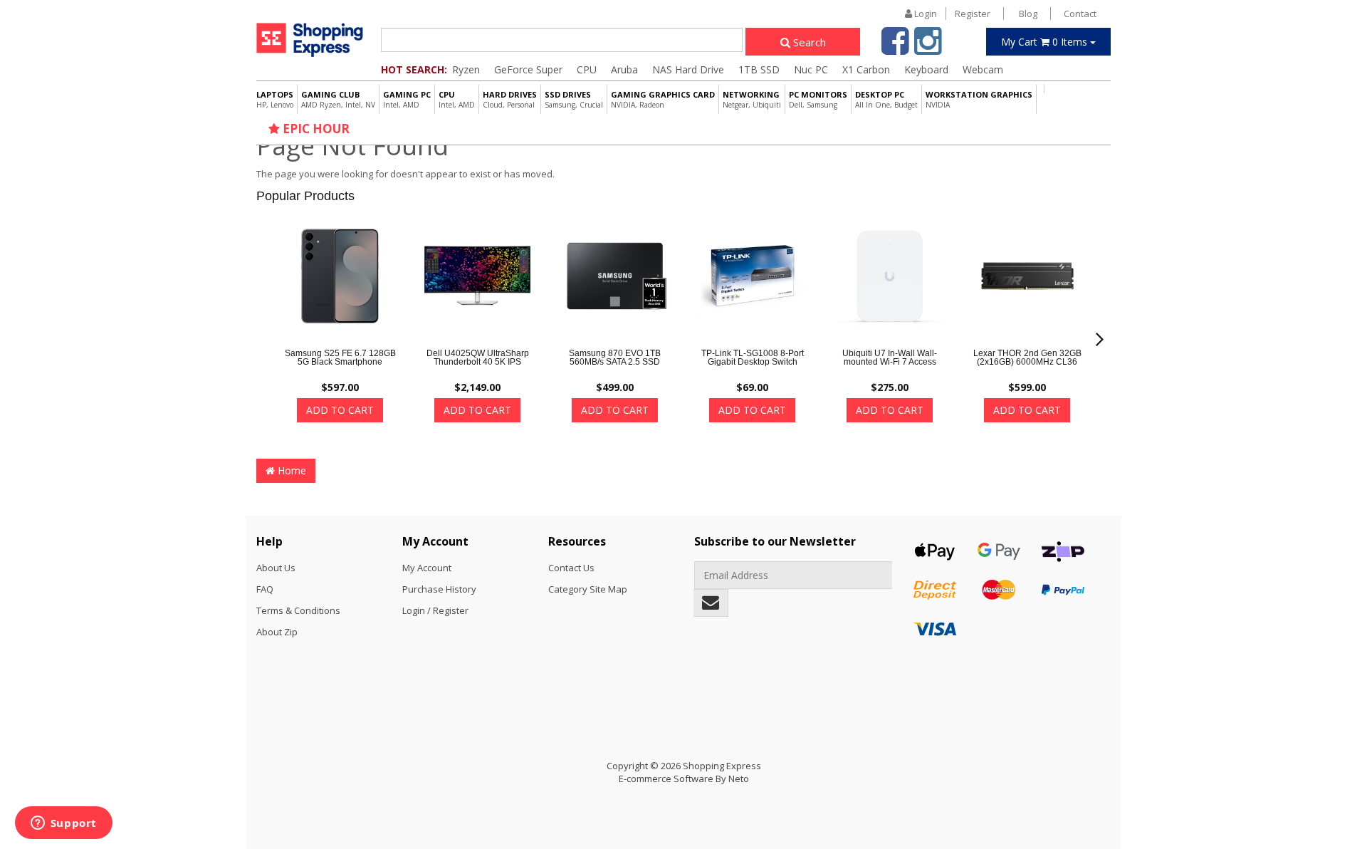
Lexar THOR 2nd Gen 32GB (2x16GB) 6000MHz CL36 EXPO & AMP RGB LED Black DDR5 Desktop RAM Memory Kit (1027, 370)
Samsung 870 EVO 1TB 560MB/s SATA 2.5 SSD (615, 357)
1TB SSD (759, 69)
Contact (1080, 13)
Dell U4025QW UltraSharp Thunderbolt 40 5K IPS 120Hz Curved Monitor (477, 361)
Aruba (624, 69)
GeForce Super (528, 69)
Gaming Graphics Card (663, 99)
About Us (275, 567)
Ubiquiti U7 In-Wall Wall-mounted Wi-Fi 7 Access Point (889, 361)
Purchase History (439, 589)
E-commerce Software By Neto (684, 778)
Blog (1028, 13)
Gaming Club (338, 99)
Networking (752, 99)
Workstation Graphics (979, 99)
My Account (426, 567)
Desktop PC (886, 99)
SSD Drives (574, 99)
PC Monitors (818, 99)
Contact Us (571, 567)
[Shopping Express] (309, 39)
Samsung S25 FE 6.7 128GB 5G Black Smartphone (340, 357)
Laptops (274, 99)
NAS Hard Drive (688, 69)
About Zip (277, 631)
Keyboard (926, 69)
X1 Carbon (866, 69)
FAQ (264, 589)
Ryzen (466, 69)
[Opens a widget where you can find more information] (63, 824)
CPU (587, 69)
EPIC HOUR (315, 128)
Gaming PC (407, 99)
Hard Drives (510, 99)
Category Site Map (587, 589)
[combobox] (562, 40)
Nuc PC (811, 69)
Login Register (951, 13)
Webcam (983, 69)
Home (290, 470)
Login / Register (435, 610)
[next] (1100, 339)
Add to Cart (340, 410)
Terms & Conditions (298, 610)
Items (1045, 41)
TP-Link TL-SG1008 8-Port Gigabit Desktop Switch (752, 357)
